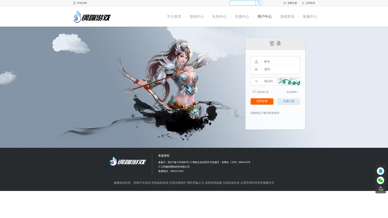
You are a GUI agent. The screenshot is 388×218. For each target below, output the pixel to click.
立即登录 (310, 3)
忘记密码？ (293, 92)
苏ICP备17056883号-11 (180, 162)
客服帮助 (164, 155)
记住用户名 (263, 92)
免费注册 (292, 3)
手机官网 (82, 3)
